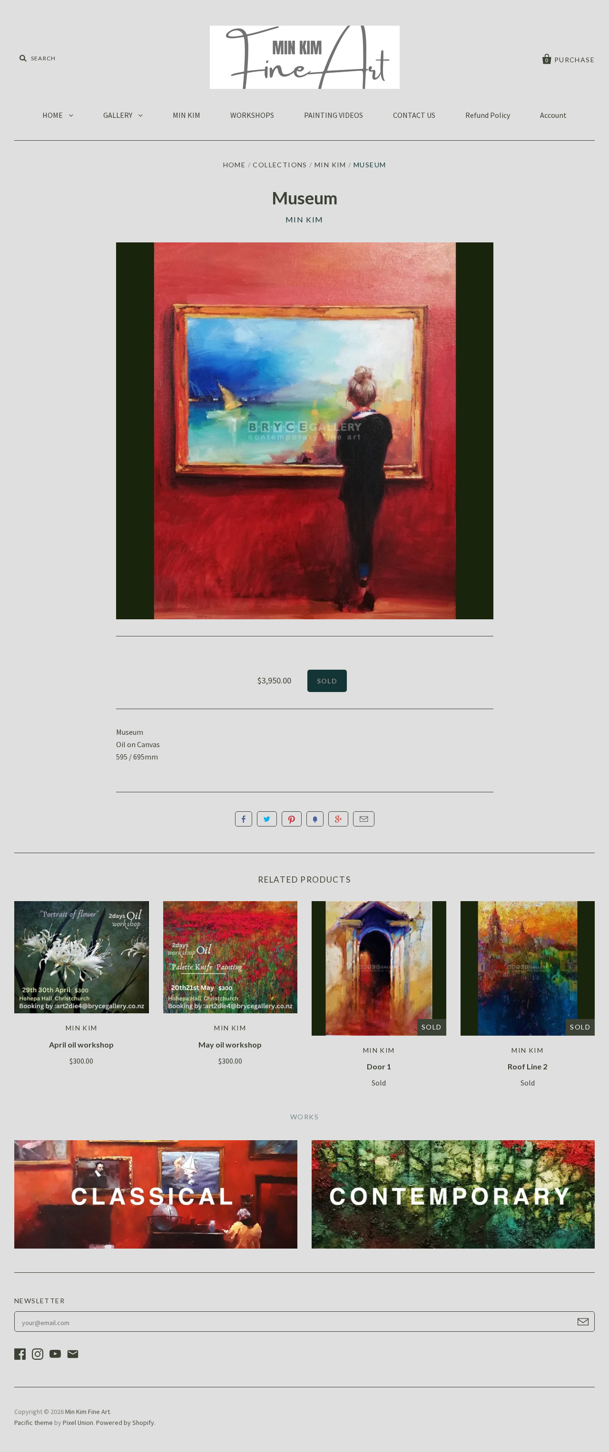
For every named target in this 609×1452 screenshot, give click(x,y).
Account (553, 115)
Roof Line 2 (527, 1066)
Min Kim (330, 165)
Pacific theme (33, 1422)
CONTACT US (414, 115)
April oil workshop (81, 1044)
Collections (280, 165)
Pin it (292, 819)
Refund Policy (487, 115)
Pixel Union (78, 1422)
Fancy (315, 819)
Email (363, 819)
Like (243, 819)
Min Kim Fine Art (87, 1411)
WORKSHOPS (252, 115)
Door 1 (379, 1066)
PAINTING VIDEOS (333, 115)
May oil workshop (230, 1044)
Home (234, 165)
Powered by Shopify (125, 1422)
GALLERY (118, 115)
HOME (53, 115)
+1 (338, 819)
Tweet (267, 819)
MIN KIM (186, 115)
